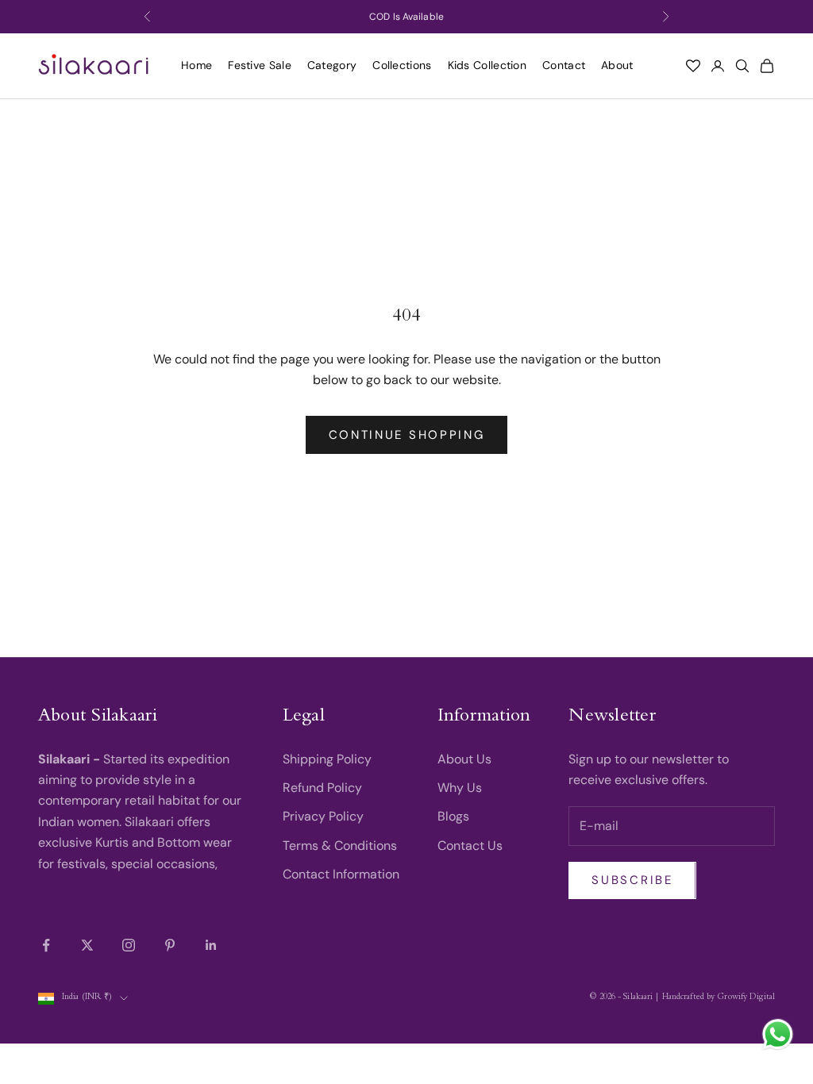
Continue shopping (407, 435)
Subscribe (631, 880)
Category (331, 65)
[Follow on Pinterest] (170, 945)
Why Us (459, 787)
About (617, 65)
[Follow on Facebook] (46, 945)
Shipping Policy (327, 759)
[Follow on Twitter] (87, 945)
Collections (401, 65)
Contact (563, 65)
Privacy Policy (323, 816)
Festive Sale (259, 65)
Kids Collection (487, 65)
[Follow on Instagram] (129, 945)
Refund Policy (322, 787)
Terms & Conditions (340, 845)
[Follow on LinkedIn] (211, 945)
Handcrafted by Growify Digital (718, 998)
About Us (464, 759)
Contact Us (470, 845)
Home (196, 65)
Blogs (453, 816)
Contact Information (341, 874)
